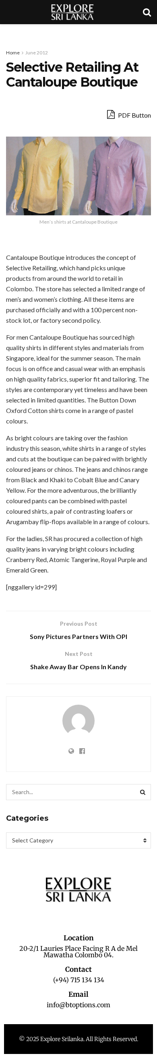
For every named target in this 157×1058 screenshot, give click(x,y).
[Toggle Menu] (10, 32)
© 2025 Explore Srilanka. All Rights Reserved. (78, 1039)
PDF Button (134, 115)
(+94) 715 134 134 (78, 980)
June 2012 (36, 53)
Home (13, 53)
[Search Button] (143, 792)
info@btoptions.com (78, 1005)
